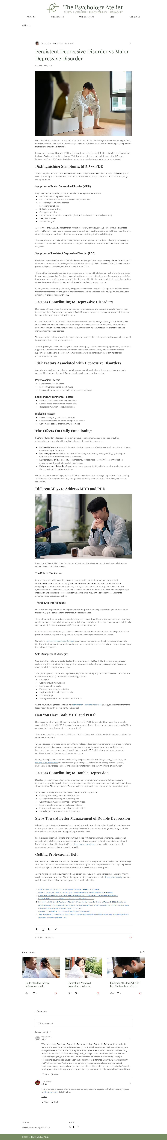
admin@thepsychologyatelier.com (36, 1127)
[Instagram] (70, 1127)
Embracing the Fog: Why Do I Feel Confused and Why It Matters (125, 984)
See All (142, 952)
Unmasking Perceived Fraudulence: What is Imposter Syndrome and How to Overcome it (83, 984)
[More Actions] (130, 1038)
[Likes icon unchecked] (43, 1074)
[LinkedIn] (74, 1127)
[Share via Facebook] (36, 929)
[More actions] (130, 43)
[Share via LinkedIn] (49, 929)
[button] (31, 16)
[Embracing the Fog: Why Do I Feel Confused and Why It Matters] (126, 967)
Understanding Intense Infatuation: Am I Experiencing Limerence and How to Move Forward (40, 984)
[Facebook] (78, 1127)
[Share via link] (55, 929)
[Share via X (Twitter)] (43, 929)
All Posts (26, 25)
